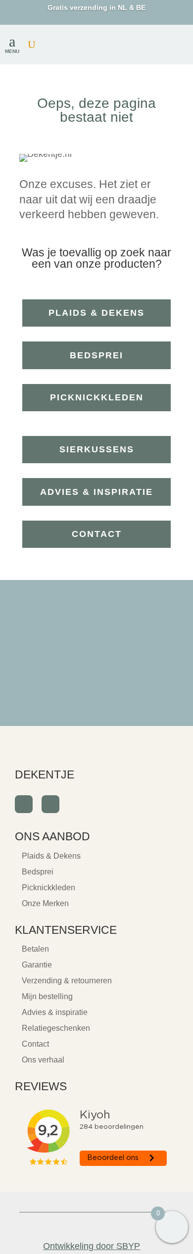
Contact (97, 534)
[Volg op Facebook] (24, 804)
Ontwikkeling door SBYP (91, 1246)
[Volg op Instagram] (50, 804)
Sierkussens (96, 449)
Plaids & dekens (96, 313)
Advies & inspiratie (96, 492)
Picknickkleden (97, 397)
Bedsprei (96, 355)
